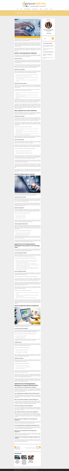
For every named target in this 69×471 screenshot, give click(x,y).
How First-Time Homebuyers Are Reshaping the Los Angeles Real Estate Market (48, 55)
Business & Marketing (18, 37)
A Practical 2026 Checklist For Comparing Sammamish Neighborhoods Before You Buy (48, 46)
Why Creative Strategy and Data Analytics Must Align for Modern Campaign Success (48, 52)
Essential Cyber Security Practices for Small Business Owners (17, 461)
